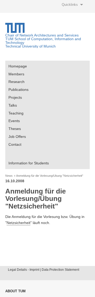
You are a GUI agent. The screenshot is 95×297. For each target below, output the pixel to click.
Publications (18, 89)
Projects (15, 97)
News (9, 175)
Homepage (17, 66)
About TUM (15, 291)
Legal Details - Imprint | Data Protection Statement (43, 270)
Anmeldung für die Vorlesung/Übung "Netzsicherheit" (49, 175)
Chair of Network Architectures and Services (42, 35)
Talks (12, 105)
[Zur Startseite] (15, 31)
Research (16, 82)
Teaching (15, 113)
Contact (14, 144)
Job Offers (17, 136)
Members (16, 74)
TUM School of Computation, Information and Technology (43, 41)
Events (14, 121)
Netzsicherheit (18, 223)
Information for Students (28, 163)
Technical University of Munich (30, 46)
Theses (14, 129)
